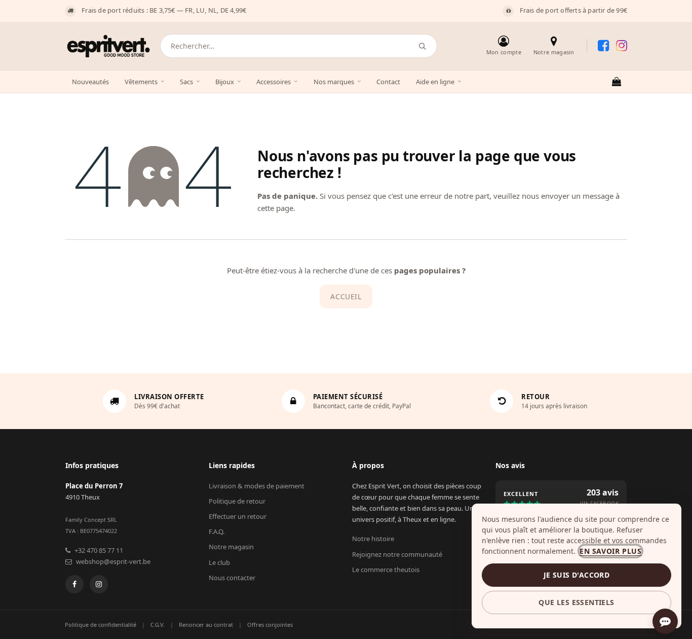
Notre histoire (373, 538)
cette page (275, 208)
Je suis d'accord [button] (576, 575)
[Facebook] (74, 584)
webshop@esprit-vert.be (113, 561)
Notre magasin (231, 546)
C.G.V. (157, 624)
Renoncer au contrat (206, 624)
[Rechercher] (423, 45)
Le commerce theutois (385, 569)
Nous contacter (232, 577)
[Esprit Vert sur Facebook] (603, 45)
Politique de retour (237, 501)
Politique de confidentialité (100, 624)
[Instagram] (99, 584)
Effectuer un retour (237, 516)
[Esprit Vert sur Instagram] (621, 45)
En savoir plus (610, 551)
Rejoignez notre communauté (397, 554)
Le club (219, 562)
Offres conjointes (270, 624)
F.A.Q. (216, 531)
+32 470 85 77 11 (98, 550)
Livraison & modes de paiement (256, 485)
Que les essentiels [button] (576, 602)
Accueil (345, 296)
